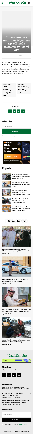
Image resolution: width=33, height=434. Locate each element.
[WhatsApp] (23, 111)
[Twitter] (14, 111)
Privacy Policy (22, 136)
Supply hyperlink (7, 78)
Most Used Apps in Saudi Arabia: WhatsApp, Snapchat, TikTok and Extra (21, 176)
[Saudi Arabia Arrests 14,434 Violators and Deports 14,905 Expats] (6, 184)
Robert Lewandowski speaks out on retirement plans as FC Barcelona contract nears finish (8, 91)
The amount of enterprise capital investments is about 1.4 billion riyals (23, 89)
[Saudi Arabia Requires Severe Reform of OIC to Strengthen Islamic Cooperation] (6, 208)
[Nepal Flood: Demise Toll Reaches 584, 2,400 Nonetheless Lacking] (6, 200)
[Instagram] (9, 375)
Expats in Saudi (6, 391)
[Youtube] (19, 375)
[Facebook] (10, 111)
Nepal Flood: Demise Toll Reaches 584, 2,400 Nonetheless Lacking (20, 200)
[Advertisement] (16, 23)
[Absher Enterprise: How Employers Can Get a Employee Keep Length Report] (6, 192)
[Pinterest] (18, 111)
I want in (15, 131)
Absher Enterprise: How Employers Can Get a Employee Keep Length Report (21, 192)
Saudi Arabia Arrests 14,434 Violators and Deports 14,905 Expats (21, 184)
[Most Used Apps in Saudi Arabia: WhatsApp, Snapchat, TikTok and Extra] (6, 176)
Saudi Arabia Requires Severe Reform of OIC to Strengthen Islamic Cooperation (21, 208)
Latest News (16, 34)
